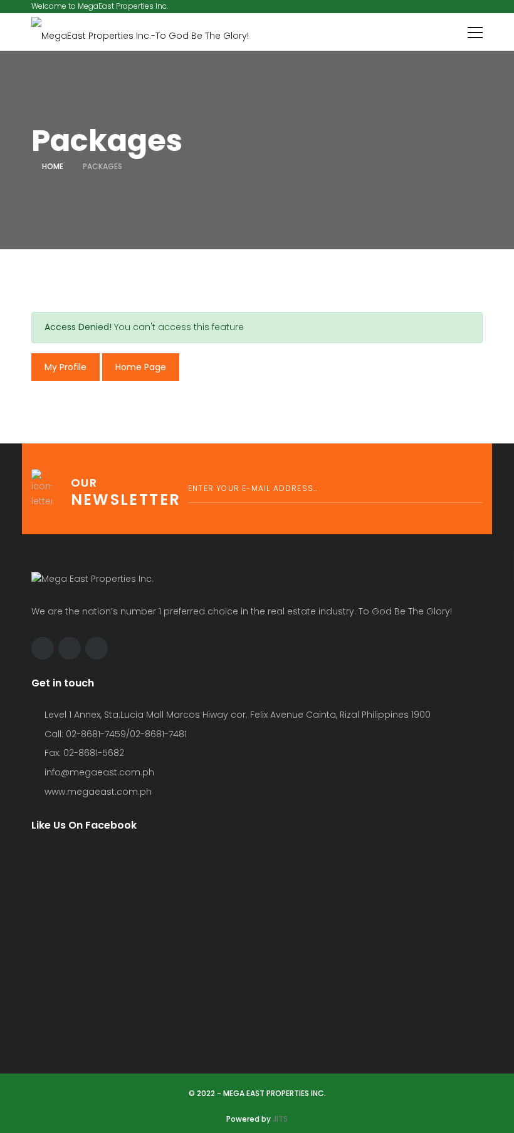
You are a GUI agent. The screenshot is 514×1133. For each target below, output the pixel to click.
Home (52, 166)
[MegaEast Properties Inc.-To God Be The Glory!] (140, 32)
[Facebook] (42, 648)
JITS (280, 1119)
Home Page (140, 367)
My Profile (66, 367)
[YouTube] (96, 648)
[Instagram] (69, 648)
